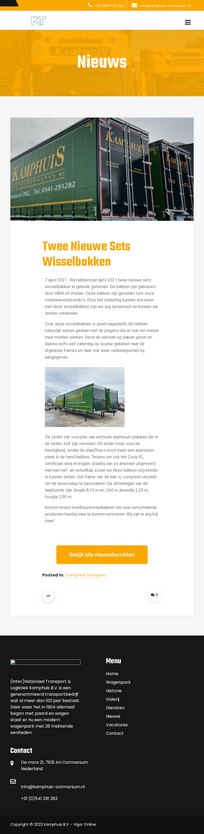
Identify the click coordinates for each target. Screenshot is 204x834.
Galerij (112, 699)
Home (112, 674)
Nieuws (113, 716)
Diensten (115, 708)
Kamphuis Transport (86, 575)
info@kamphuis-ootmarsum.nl (165, 5)
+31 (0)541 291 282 (109, 5)
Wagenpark (118, 682)
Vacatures (117, 725)
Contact (115, 733)
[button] (102, 554)
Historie (114, 691)
